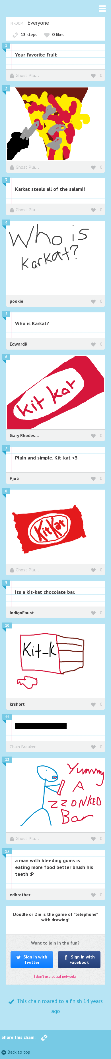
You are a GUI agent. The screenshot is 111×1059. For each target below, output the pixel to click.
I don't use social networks (55, 976)
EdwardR (18, 344)
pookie (16, 301)
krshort (17, 704)
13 (7, 851)
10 (7, 625)
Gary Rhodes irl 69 (28, 435)
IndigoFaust (22, 612)
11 (7, 717)
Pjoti (14, 478)
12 (7, 759)
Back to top (18, 1052)
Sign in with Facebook (82, 959)
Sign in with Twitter (34, 959)
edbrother (20, 894)
